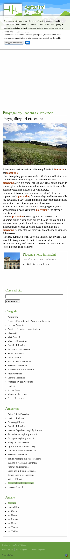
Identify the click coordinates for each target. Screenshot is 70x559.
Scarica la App (14, 390)
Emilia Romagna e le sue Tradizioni (24, 458)
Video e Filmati (15, 479)
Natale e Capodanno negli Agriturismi (25, 430)
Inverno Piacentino (16, 325)
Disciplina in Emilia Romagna (21, 471)
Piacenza (12, 503)
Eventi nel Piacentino (17, 365)
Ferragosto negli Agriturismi (21, 438)
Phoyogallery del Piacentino (21, 483)
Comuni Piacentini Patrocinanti (22, 450)
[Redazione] (66, 555)
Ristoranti (12, 333)
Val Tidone (13, 527)
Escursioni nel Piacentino (19, 349)
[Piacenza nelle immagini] (12, 260)
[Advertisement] (35, 71)
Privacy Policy (7, 555)
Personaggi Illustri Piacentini (21, 369)
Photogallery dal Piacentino (20, 381)
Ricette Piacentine (16, 353)
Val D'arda (12, 515)
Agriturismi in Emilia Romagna (22, 446)
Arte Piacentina (15, 373)
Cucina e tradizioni (16, 418)
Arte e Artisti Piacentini (18, 414)
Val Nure (12, 523)
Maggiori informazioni (13, 43)
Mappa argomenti (22, 549)
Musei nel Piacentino (17, 341)
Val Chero (12, 511)
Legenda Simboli (15, 487)
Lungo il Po (13, 507)
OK (27, 43)
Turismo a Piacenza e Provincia (22, 462)
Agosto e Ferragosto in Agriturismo (24, 329)
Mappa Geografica (38, 549)
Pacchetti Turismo (16, 398)
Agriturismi (13, 317)
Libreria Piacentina (16, 377)
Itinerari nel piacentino (18, 467)
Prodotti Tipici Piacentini (19, 361)
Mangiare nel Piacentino (19, 442)
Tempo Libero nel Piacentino (21, 475)
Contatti (11, 386)
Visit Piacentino (15, 337)
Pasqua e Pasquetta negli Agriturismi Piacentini (29, 321)
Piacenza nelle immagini (39, 254)
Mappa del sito (7, 549)
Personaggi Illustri (16, 422)
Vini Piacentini (14, 357)
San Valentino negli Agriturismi (22, 434)
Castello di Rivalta (16, 345)
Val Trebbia (13, 531)
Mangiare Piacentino (17, 394)
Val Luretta (13, 519)
